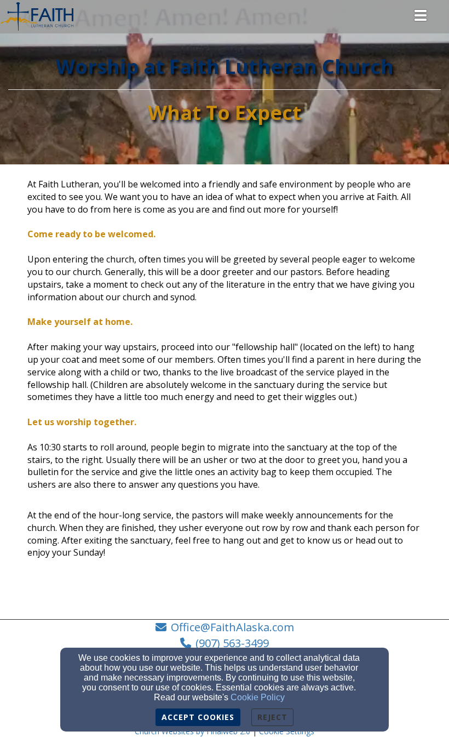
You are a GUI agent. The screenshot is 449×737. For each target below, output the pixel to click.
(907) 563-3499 (232, 643)
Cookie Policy (258, 697)
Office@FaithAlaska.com (232, 627)
